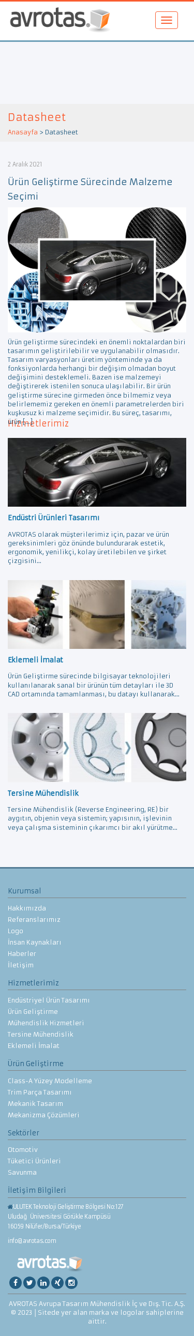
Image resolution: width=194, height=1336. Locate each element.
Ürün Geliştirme (33, 1011)
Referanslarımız (34, 919)
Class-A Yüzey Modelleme (50, 1081)
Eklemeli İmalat (33, 1046)
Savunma (22, 1172)
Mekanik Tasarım (35, 1103)
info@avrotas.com (32, 1240)
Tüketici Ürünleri (34, 1161)
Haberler (22, 954)
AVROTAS (60, 21)
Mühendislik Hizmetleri (46, 1023)
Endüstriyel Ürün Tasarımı (49, 1000)
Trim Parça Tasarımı (40, 1092)
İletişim (21, 965)
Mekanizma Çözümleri (44, 1115)
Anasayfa (23, 132)
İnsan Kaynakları (35, 942)
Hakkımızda (27, 908)
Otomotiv (23, 1149)
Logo (15, 931)
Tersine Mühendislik (40, 1034)
